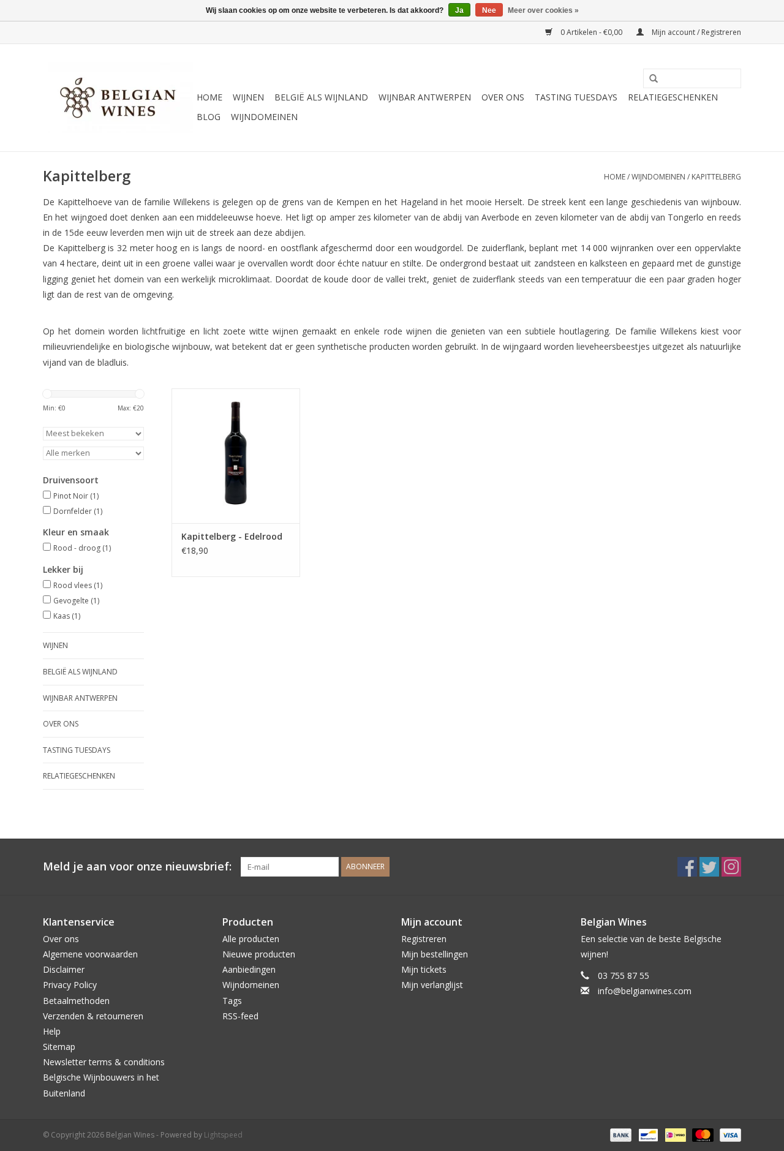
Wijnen (248, 97)
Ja (459, 10)
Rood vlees (77, 585)
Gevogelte (76, 600)
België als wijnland (321, 97)
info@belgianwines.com (645, 991)
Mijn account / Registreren (695, 32)
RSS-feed (240, 1016)
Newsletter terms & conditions (104, 1062)
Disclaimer (64, 969)
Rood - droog (82, 548)
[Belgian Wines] (118, 97)
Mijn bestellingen (434, 954)
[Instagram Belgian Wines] (731, 867)
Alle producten (250, 939)
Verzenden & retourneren (93, 1016)
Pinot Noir (76, 496)
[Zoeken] (649, 79)
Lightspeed (223, 1135)
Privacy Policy (70, 985)
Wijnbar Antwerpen (425, 97)
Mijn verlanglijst (432, 985)
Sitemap (59, 1046)
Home (209, 97)
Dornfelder (77, 511)
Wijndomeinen (264, 117)
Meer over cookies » (543, 10)
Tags (232, 1000)
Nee (489, 10)
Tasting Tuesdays (576, 97)
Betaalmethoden (76, 1000)
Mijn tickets (424, 969)
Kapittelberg (716, 177)
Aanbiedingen (249, 969)
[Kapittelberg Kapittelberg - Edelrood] (236, 455)
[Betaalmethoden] (619, 1134)
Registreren (424, 939)
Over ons (502, 97)
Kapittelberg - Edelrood (231, 536)
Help (52, 1031)
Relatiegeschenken (673, 97)
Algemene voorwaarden (90, 954)
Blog (209, 117)
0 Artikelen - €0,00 (591, 32)
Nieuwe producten (258, 954)
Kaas (66, 616)
